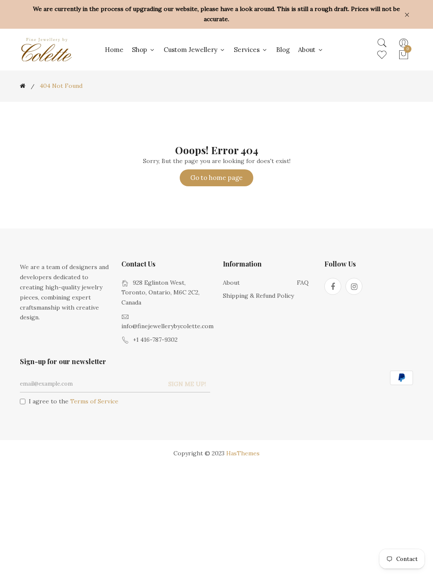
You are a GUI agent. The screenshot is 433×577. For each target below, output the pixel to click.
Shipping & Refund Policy (258, 295)
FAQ (303, 282)
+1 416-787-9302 (155, 339)
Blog (283, 50)
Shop (140, 50)
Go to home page (216, 178)
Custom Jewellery (191, 50)
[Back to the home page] (22, 86)
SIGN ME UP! (187, 384)
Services (247, 50)
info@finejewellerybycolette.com (167, 326)
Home (114, 50)
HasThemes (243, 453)
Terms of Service (94, 401)
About (307, 50)
